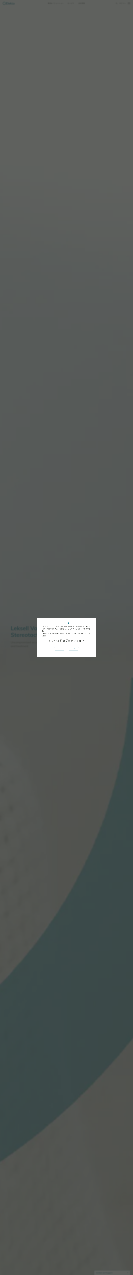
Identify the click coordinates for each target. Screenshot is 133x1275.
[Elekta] (8, 3)
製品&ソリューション (56, 3)
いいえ (73, 648)
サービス (70, 3)
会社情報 (81, 3)
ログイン (122, 3)
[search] (116, 3)
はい (59, 648)
